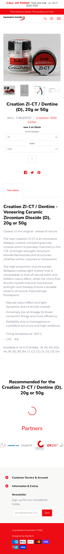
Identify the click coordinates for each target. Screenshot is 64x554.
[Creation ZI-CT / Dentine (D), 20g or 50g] (9, 90)
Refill (32, 143)
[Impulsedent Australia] (14, 19)
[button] (45, 19)
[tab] (13, 190)
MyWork (29, 536)
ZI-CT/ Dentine (32, 131)
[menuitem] (45, 19)
